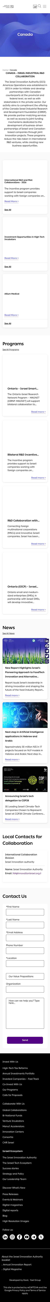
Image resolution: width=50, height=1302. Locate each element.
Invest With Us (10, 1061)
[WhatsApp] (46, 661)
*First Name (12, 907)
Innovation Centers (13, 1131)
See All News (8, 633)
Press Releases (10, 1194)
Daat (25, 1280)
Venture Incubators (13, 1121)
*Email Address (14, 932)
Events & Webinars (13, 1199)
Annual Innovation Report (17, 1264)
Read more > (38, 411)
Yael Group (35, 1280)
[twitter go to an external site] (41, 1237)
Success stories (11, 1168)
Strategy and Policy (13, 1173)
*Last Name (12, 919)
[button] (39, 6)
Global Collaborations (15, 1110)
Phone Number (14, 945)
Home (5, 70)
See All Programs (11, 349)
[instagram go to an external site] (12, 1237)
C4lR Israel (8, 1142)
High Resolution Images (16, 1221)
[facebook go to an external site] (19, 1237)
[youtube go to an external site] (26, 1237)
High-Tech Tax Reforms (15, 1068)
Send (25, 1040)
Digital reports (10, 1210)
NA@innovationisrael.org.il (27, 873)
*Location (11, 958)
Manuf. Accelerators (13, 1126)
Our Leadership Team (14, 1179)
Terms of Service (38, 1290)
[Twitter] (46, 656)
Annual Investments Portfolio (18, 1073)
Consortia (8, 1137)
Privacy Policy (18, 1290)
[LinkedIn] (46, 640)
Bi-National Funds (12, 1115)
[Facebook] (46, 645)
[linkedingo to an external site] (5, 1237)
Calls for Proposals (12, 1095)
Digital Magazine (12, 1269)
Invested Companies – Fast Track (21, 1079)
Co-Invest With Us (12, 1084)
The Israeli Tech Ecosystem (17, 1163)
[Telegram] (46, 651)
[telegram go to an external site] (33, 1237)
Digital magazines (13, 1205)
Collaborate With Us (13, 1103)
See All (7, 210)
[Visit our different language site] (35, 6)
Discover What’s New (14, 1187)
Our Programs (10, 1089)
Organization (13, 984)
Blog (5, 1215)
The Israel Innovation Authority (20, 1157)
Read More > (11, 201)
